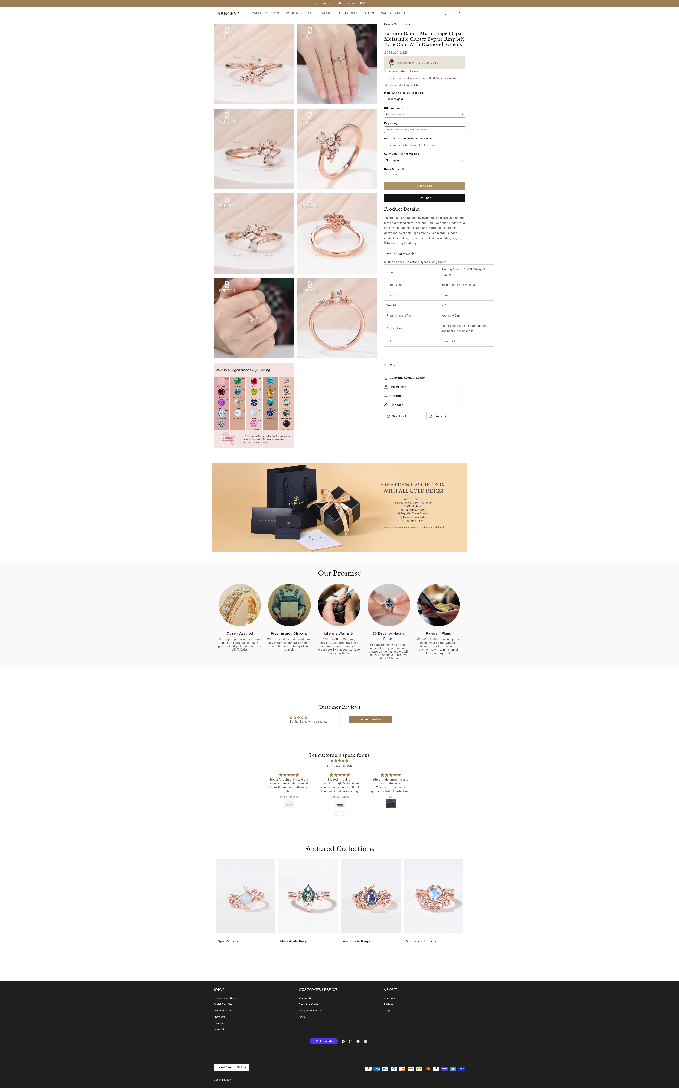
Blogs (387, 1010)
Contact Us (305, 997)
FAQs (302, 1016)
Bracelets (219, 1029)
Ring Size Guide (308, 1004)
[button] (264, 13)
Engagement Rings (225, 997)
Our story (389, 997)
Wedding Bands (223, 1010)
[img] (339, 761)
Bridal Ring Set (223, 1004)
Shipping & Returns (310, 1010)
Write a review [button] (371, 719)
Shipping (389, 71)
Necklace (219, 1016)
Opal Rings (225, 941)
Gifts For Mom (402, 24)
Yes (395, 174)
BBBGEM (226, 1080)
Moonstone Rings (419, 941)
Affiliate (388, 1004)
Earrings (219, 1022)
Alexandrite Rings (356, 941)
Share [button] (391, 364)
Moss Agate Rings (294, 941)
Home (387, 24)
